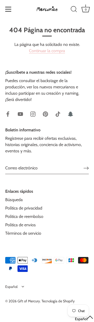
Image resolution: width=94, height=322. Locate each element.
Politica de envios (20, 224)
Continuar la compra (47, 50)
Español (11, 287)
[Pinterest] (45, 113)
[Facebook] (7, 113)
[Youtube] (20, 113)
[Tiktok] (58, 113)
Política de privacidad (23, 208)
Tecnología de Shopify (58, 301)
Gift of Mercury (28, 301)
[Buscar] (74, 10)
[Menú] (8, 9)
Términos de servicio (23, 233)
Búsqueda (14, 199)
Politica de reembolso (24, 216)
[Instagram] (33, 113)
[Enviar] (86, 168)
